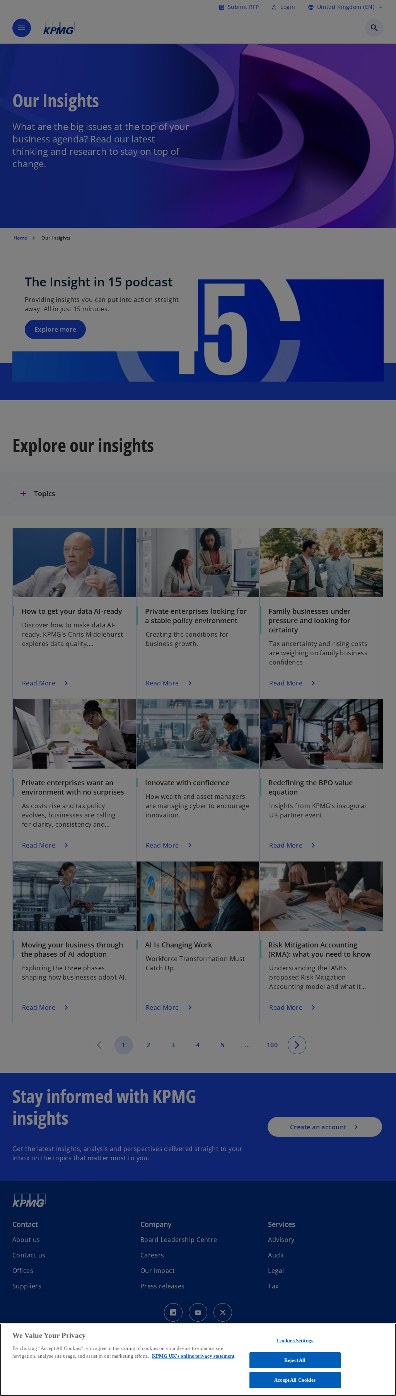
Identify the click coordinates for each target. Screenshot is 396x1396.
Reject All (295, 1360)
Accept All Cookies (295, 1380)
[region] (198, 1359)
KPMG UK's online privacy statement (193, 1356)
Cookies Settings (295, 1340)
